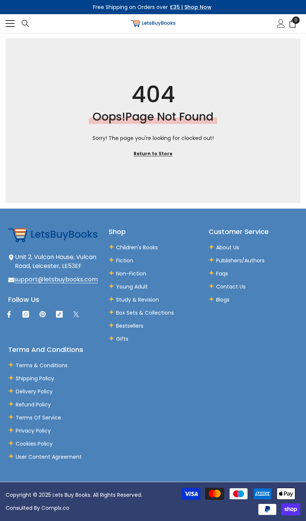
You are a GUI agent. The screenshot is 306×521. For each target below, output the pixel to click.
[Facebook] (9, 314)
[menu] (10, 23)
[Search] (25, 23)
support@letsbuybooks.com (56, 279)
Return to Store (153, 153)
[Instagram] (25, 314)
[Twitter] (76, 314)
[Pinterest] (42, 314)
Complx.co (55, 508)
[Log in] (281, 23)
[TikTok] (59, 314)
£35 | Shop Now (191, 7)
